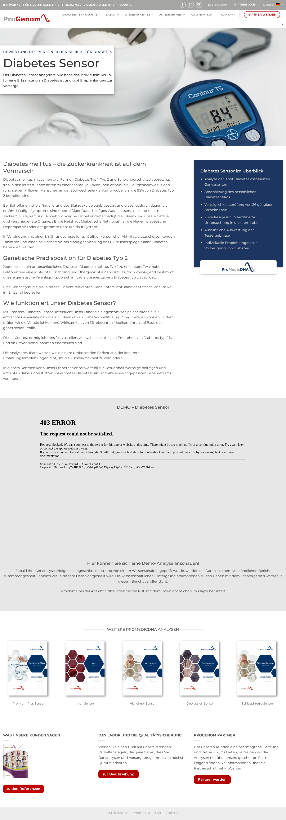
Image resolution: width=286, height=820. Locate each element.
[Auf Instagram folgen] (191, 5)
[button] (217, 5)
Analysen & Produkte (80, 14)
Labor (111, 14)
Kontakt (228, 14)
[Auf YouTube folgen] (199, 5)
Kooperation (202, 14)
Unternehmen (170, 14)
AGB (158, 813)
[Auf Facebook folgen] (183, 5)
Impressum (141, 813)
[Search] (281, 23)
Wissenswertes (138, 14)
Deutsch (269, 4)
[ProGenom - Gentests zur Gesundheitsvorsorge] (26, 18)
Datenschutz (117, 813)
